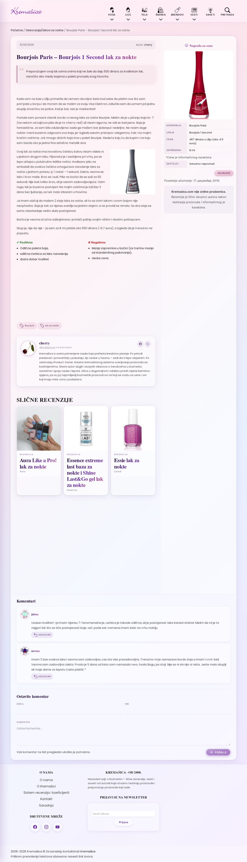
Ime (127, 704)
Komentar (23, 722)
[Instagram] (46, 826)
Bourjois (29, 325)
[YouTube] (57, 826)
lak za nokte (52, 325)
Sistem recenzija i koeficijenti (46, 792)
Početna (17, 30)
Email (20, 704)
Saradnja (46, 805)
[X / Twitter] (148, 344)
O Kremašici (46, 786)
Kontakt (46, 799)
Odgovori (44, 634)
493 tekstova (47, 347)
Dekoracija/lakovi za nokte (44, 30)
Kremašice (87, 851)
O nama (46, 780)
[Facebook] (140, 344)
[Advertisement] (86, 292)
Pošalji (221, 752)
